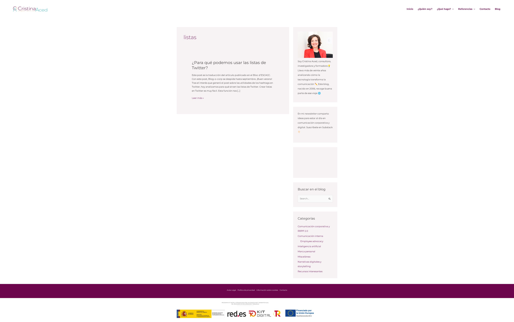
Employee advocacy (311, 241)
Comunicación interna (310, 236)
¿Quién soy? (425, 9)
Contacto (485, 9)
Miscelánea (304, 256)
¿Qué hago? (444, 9)
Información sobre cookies (267, 290)
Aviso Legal (231, 290)
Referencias (465, 9)
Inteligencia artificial (309, 246)
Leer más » (198, 97)
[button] (452, 9)
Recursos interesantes (310, 271)
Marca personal (306, 251)
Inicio (410, 9)
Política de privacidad (246, 290)
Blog (497, 9)
